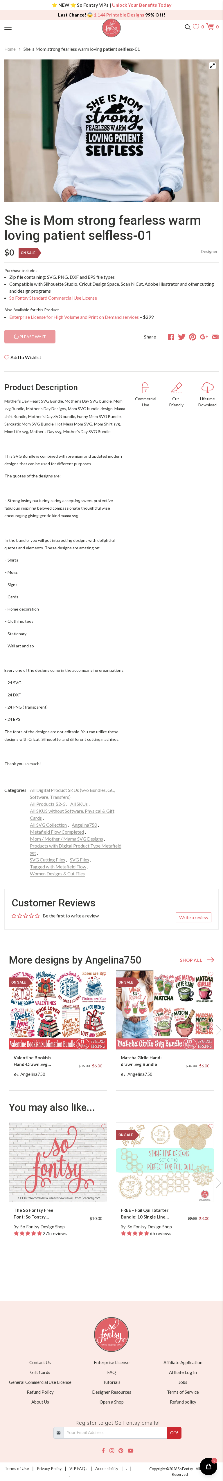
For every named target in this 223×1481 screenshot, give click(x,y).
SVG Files (79, 859)
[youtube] (130, 1451)
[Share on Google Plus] (204, 337)
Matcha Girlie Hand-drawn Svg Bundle (141, 1061)
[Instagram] (111, 1451)
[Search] (188, 26)
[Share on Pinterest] (192, 337)
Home (10, 49)
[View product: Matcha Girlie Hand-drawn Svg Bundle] (165, 1009)
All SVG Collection (48, 825)
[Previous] (16, 130)
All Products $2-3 (47, 804)
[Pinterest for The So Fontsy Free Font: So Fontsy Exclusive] (59, 1190)
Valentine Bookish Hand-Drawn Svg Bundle (32, 1061)
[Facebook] (103, 1451)
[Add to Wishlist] (103, 973)
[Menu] (31, 26)
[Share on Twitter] (182, 337)
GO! (174, 1432)
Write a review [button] (193, 917)
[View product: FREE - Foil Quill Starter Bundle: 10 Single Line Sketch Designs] (165, 1162)
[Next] (207, 130)
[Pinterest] (120, 1451)
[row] (111, 1030)
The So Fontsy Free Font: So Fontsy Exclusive (33, 1213)
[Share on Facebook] (171, 337)
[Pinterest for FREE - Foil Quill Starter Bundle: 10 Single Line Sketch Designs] (166, 1190)
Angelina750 (84, 825)
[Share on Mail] (215, 337)
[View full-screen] (212, 65)
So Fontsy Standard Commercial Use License (53, 297)
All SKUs (79, 804)
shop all (191, 960)
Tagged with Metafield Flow (58, 866)
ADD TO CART (84, 1038)
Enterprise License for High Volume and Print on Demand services (74, 317)
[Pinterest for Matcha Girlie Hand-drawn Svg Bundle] (166, 1038)
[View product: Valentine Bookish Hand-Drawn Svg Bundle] (58, 1009)
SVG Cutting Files (47, 859)
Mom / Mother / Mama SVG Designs (66, 838)
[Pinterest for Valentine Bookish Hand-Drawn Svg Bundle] (59, 1038)
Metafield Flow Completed (57, 831)
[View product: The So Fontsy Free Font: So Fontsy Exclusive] (58, 1162)
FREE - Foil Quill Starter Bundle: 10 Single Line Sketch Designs (144, 1213)
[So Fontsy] (111, 28)
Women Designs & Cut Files (57, 873)
